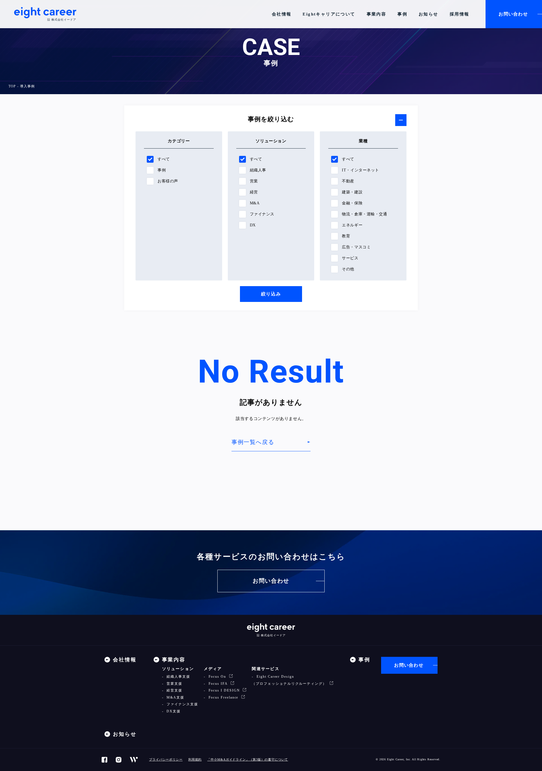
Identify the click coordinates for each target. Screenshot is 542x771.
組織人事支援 (177, 677)
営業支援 (173, 684)
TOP (12, 86)
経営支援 (173, 690)
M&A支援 (174, 697)
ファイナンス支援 (181, 704)
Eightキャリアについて (329, 14)
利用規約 (195, 759)
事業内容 (376, 14)
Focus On (217, 677)
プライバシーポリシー (166, 759)
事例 (402, 14)
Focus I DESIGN (224, 690)
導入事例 (27, 86)
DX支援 (173, 711)
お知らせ (428, 14)
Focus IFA (218, 684)
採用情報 (459, 14)
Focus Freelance (223, 697)
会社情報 (282, 14)
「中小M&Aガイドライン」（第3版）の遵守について (247, 759)
